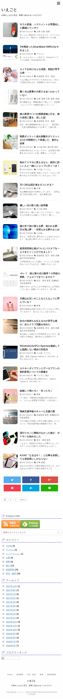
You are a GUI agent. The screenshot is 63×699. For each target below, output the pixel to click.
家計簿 (50, 147)
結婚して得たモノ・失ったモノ (36, 390)
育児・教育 (50, 76)
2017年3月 (11, 610)
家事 (43, 99)
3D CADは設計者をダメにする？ (37, 184)
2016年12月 (11, 622)
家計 (45, 147)
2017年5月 (11, 602)
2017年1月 (11, 618)
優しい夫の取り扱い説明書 (34, 205)
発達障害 (40, 76)
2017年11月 (11, 586)
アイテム (40, 54)
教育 (49, 280)
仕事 (38, 31)
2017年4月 (11, 606)
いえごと (9, 9)
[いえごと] (30, 488)
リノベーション (13, 553)
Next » (23, 499)
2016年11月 (11, 625)
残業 (48, 31)
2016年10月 (11, 629)
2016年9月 (11, 633)
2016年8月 (11, 637)
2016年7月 (11, 641)
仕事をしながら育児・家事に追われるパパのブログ (31, 685)
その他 (39, 147)
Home (9, 674)
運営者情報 (51, 674)
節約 (56, 147)
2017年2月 (11, 614)
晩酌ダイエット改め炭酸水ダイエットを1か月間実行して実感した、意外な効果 (40, 140)
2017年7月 (11, 594)
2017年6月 (11, 598)
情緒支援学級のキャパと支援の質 (37, 411)
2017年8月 (11, 590)
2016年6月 (11, 645)
